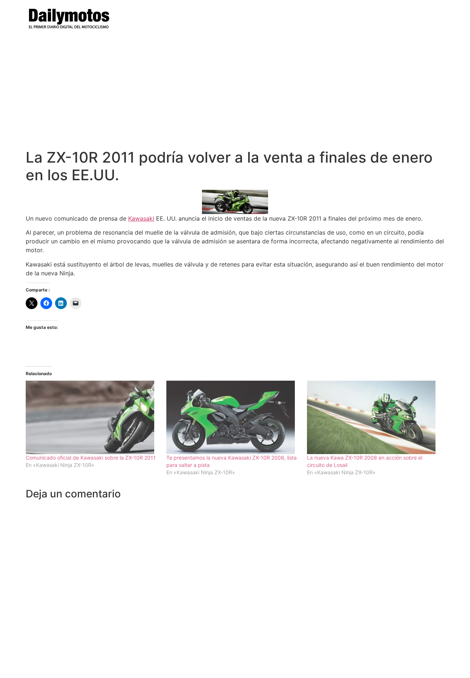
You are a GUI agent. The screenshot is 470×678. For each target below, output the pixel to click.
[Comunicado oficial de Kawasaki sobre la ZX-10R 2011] (92, 417)
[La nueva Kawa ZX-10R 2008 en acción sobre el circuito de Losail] (373, 417)
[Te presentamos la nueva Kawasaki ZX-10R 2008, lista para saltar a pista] (233, 417)
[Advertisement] (235, 93)
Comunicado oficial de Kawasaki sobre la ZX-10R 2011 (91, 457)
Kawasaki (141, 218)
